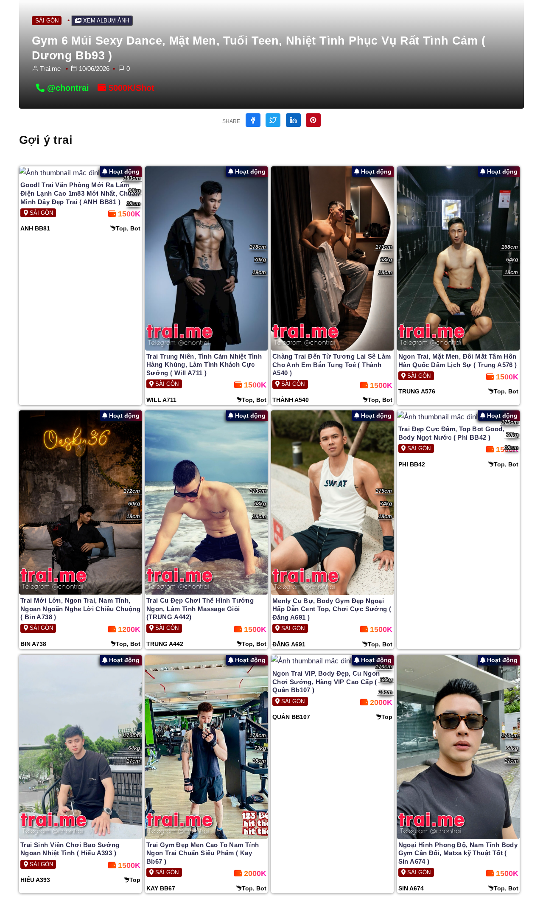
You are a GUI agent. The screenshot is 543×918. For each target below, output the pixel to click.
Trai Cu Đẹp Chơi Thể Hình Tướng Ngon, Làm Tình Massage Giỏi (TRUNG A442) (200, 608)
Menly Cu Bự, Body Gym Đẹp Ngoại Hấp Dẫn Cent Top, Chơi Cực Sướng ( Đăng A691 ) (332, 609)
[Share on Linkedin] (293, 120)
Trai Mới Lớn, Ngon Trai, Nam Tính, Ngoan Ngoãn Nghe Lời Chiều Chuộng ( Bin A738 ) (80, 608)
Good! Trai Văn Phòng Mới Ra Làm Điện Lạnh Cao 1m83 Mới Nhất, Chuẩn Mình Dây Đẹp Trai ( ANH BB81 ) (80, 193)
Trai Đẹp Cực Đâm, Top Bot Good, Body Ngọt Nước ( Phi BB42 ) (451, 433)
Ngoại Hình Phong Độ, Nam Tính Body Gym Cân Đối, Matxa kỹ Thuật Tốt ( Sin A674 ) (458, 853)
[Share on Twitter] (273, 120)
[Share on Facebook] (253, 120)
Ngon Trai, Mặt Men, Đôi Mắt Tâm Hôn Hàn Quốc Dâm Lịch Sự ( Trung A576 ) (457, 360)
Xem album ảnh (105, 20)
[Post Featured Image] (80, 173)
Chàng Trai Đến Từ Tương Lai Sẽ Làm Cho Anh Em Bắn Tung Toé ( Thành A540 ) (331, 364)
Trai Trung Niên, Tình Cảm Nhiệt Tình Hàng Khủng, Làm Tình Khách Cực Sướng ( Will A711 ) (204, 364)
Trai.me (50, 68)
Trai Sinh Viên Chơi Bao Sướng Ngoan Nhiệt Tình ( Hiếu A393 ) (70, 849)
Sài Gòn (47, 20)
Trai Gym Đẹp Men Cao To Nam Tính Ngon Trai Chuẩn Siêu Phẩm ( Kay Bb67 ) (202, 853)
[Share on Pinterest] (313, 120)
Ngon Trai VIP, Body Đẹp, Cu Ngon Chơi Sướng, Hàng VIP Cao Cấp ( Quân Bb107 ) (326, 681)
